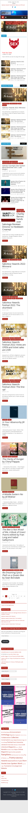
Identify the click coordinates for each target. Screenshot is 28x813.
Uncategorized (12, 23)
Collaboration (6, 737)
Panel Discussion (14, 755)
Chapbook (5, 491)
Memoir (17, 747)
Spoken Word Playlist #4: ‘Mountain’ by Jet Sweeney (18, 182)
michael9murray (4, 652)
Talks (2, 766)
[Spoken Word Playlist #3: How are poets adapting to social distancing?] (5, 189)
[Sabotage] (14, 13)
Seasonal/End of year (7, 163)
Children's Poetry (11, 527)
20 (24, 596)
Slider (7, 23)
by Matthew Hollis (15, 652)
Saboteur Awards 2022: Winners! (17, 62)
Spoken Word (15, 163)
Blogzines (12, 735)
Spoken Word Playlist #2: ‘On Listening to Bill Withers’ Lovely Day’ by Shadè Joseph (18, 200)
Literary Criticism (10, 570)
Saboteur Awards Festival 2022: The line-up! (18, 135)
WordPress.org (4, 782)
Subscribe (5, 641)
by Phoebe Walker (16, 656)
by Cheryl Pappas (13, 460)
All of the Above (5, 732)
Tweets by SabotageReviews (7, 605)
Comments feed (4, 780)
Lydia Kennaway (4, 662)
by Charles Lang (13, 654)
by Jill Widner (12, 495)
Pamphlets (6, 754)
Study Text (24, 763)
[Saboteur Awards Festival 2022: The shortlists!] (5, 68)
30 (9, 598)
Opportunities (12, 752)
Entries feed (3, 778)
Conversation (5, 740)
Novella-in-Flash (10, 749)
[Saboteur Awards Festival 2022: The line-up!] (5, 134)
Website (18, 23)
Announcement (6, 22)
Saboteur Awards (14, 22)
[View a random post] (25, 17)
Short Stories (14, 456)
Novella (4, 749)
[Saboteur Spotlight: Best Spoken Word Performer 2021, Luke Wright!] (14, 147)
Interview (10, 744)
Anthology (5, 527)
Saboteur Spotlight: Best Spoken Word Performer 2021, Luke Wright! (13, 167)
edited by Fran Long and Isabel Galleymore (13, 534)
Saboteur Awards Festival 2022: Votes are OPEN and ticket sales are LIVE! (18, 77)
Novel (20, 747)
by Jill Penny (13, 423)
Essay (4, 570)
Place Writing (21, 755)
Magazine (11, 747)
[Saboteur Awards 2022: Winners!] (5, 61)
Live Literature (17, 338)
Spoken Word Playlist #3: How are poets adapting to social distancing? (18, 191)
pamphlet (5, 419)
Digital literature (18, 740)
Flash (9, 456)
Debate (11, 740)
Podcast (7, 758)
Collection (5, 456)
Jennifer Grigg (4, 656)
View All (23, 85)
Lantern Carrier (4, 658)
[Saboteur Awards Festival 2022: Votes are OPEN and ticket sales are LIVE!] (5, 75)
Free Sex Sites (7, 53)
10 (21, 596)
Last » (17, 598)
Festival (11, 338)
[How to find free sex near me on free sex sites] (14, 39)
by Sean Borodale (13, 575)
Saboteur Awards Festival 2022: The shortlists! (12, 5)
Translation (8, 766)
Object (16, 749)
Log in (2, 776)
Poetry (9, 419)
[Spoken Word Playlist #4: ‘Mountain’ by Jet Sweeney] (5, 180)
